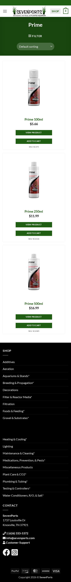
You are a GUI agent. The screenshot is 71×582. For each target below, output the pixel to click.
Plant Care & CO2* (14, 474)
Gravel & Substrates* (16, 418)
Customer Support (18, 542)
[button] (5, 11)
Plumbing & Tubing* (15, 481)
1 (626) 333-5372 (17, 533)
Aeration (8, 368)
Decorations (10, 390)
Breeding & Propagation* (18, 382)
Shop (55, 11)
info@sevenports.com (20, 538)
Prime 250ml (34, 211)
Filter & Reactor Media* (17, 397)
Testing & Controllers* (16, 488)
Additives (9, 362)
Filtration (9, 404)
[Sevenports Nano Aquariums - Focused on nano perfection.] (29, 11)
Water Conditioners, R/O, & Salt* (23, 495)
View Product (34, 132)
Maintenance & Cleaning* (19, 453)
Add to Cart (34, 141)
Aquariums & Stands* (16, 376)
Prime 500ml (34, 304)
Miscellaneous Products (18, 467)
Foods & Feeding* (13, 411)
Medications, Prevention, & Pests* (24, 460)
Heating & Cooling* (15, 439)
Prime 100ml (34, 119)
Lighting (8, 446)
